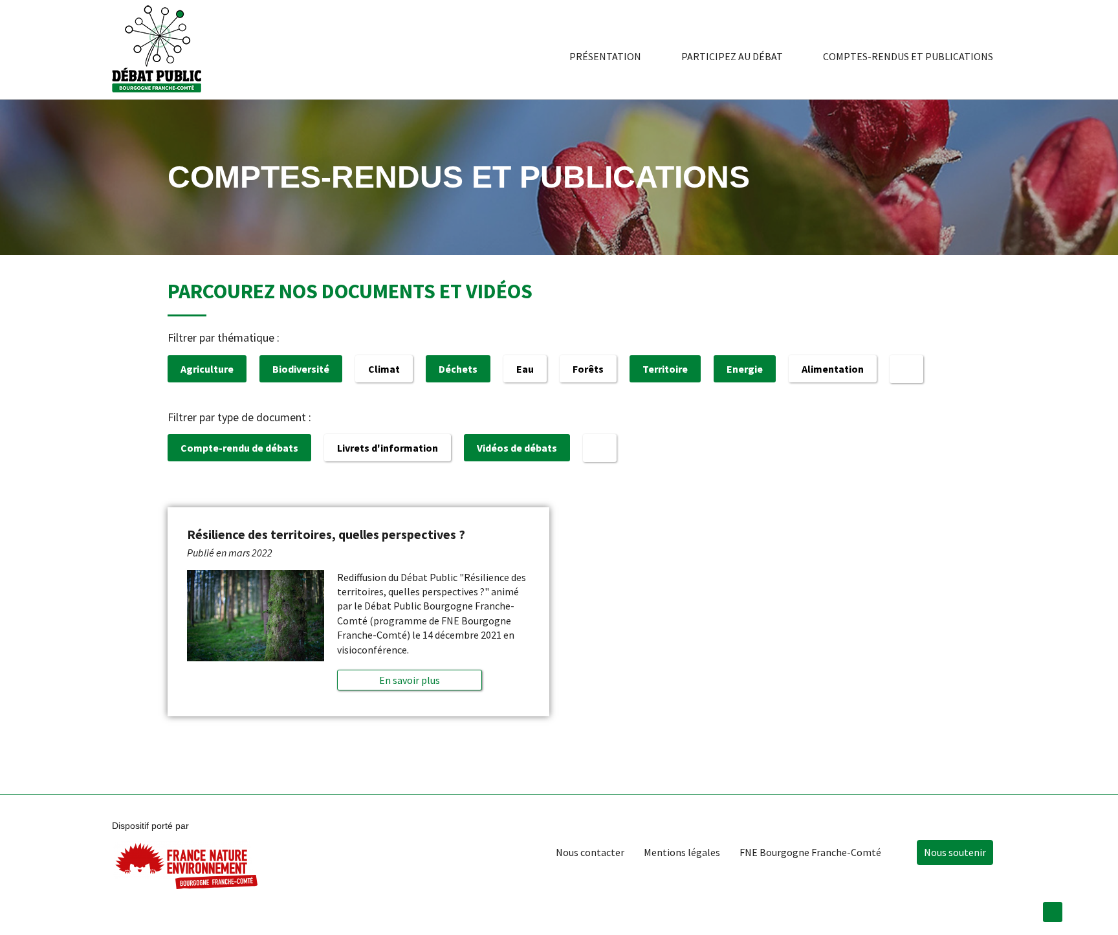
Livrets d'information (387, 447)
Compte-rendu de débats (239, 447)
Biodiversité (300, 368)
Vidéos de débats (517, 447)
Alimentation (833, 368)
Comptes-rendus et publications (908, 56)
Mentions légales (682, 852)
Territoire (665, 368)
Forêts (588, 368)
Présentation (605, 56)
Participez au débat (732, 56)
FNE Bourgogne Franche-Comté (810, 852)
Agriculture (207, 368)
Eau (525, 368)
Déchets (458, 368)
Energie (745, 368)
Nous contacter (590, 852)
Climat (384, 368)
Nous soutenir (955, 852)
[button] (409, 680)
